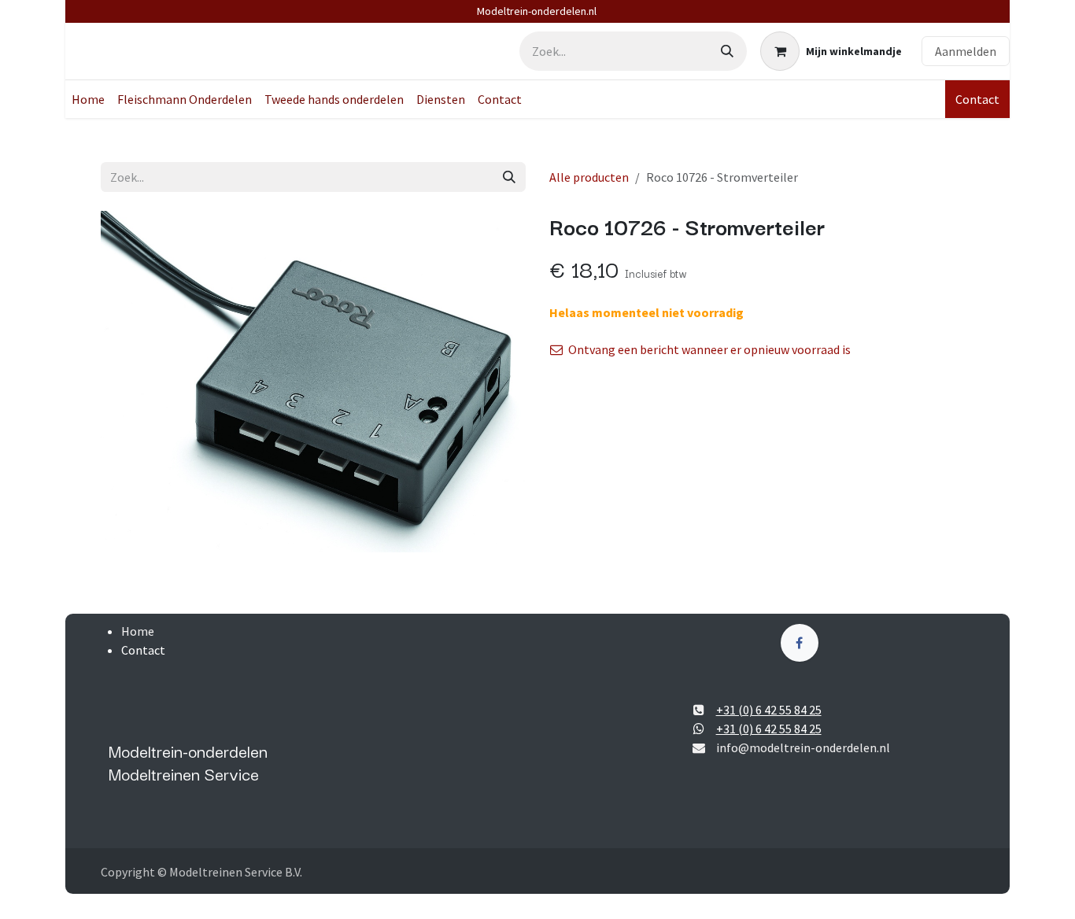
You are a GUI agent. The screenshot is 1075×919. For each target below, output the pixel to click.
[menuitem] (88, 99)
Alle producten (589, 177)
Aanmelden (965, 51)
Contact (977, 99)
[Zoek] (727, 51)
